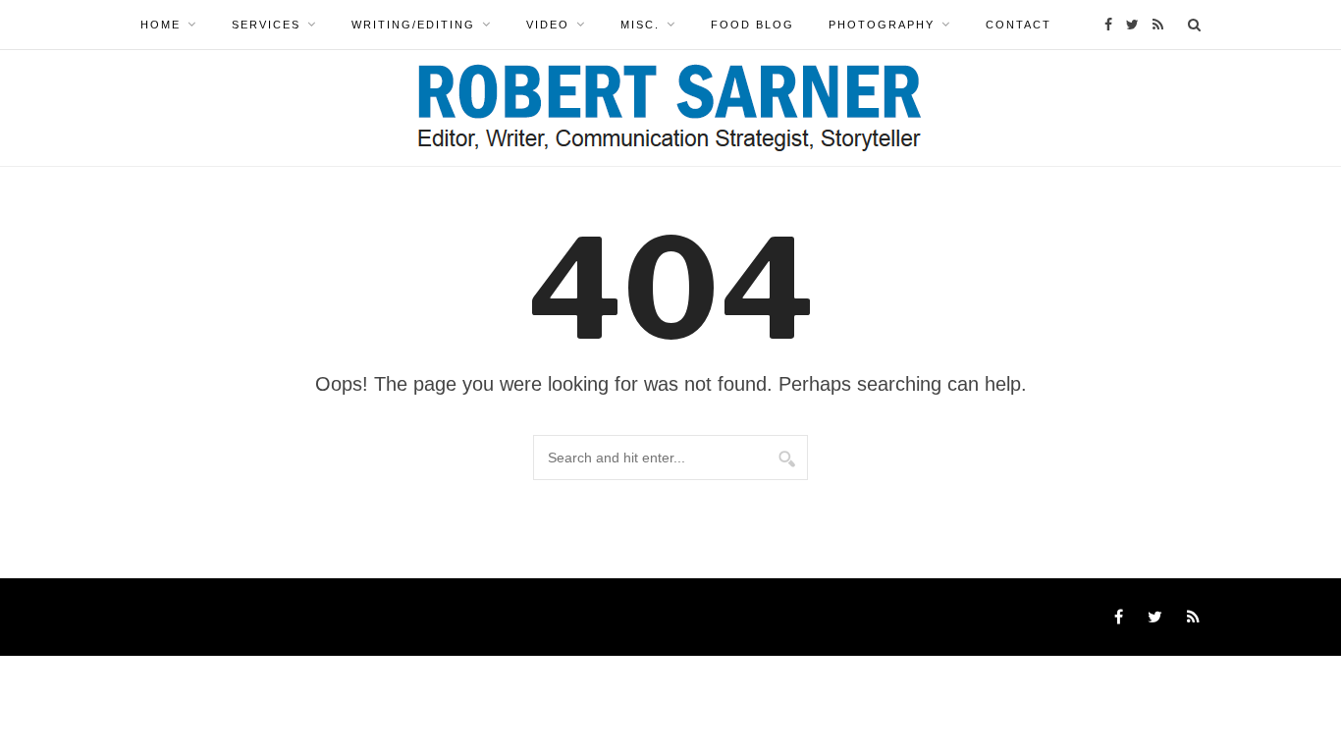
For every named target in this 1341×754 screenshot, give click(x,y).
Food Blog (752, 24)
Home (160, 24)
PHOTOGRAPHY (882, 24)
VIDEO (547, 24)
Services (266, 24)
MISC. (640, 24)
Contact (1018, 24)
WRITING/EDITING (413, 24)
